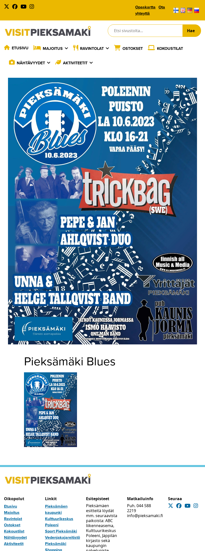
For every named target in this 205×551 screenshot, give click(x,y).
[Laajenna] (66, 48)
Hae (191, 30)
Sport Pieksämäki (61, 531)
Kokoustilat (170, 48)
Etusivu (20, 48)
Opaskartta (145, 7)
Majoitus (53, 48)
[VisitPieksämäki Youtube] (24, 7)
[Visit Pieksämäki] (48, 30)
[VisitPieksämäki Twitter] (7, 7)
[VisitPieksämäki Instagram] (33, 7)
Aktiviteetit (75, 63)
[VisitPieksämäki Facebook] (16, 7)
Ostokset (132, 48)
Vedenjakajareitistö (62, 537)
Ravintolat (92, 48)
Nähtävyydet (31, 63)
